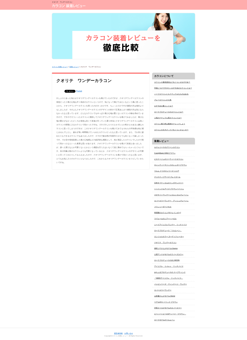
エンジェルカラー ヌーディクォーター (169, 237)
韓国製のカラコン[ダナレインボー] (167, 213)
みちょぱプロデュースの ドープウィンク (170, 272)
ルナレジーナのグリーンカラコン (167, 147)
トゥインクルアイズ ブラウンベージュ (169, 189)
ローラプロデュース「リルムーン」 (168, 231)
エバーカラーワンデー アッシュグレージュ (171, 201)
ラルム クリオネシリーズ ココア (166, 171)
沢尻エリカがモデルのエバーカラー (168, 308)
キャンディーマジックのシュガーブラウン (170, 165)
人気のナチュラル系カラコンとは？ (168, 118)
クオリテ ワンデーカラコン (165, 243)
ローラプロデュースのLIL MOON (167, 260)
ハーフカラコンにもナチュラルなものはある (171, 94)
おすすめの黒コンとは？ (163, 106)
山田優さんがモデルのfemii (164, 296)
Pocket (79, 91)
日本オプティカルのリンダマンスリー (168, 183)
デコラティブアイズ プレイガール (167, 177)
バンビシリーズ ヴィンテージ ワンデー (170, 284)
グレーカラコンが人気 (162, 100)
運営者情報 (118, 333)
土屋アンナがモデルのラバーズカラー (168, 254)
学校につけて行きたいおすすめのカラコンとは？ (173, 88)
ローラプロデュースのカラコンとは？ (168, 112)
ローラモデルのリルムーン (164, 320)
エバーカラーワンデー (162, 290)
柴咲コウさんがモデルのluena (166, 248)
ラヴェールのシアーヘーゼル (165, 219)
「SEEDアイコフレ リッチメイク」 (168, 278)
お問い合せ (128, 333)
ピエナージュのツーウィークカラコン (168, 159)
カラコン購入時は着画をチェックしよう (169, 124)
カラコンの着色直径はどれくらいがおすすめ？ (172, 82)
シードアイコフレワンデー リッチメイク (170, 225)
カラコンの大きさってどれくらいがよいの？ (171, 130)
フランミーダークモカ (162, 207)
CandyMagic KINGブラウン (165, 153)
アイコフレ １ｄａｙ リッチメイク (168, 266)
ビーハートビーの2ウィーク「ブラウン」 (170, 314)
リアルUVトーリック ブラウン (166, 302)
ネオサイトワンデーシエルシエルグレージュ (171, 195)
